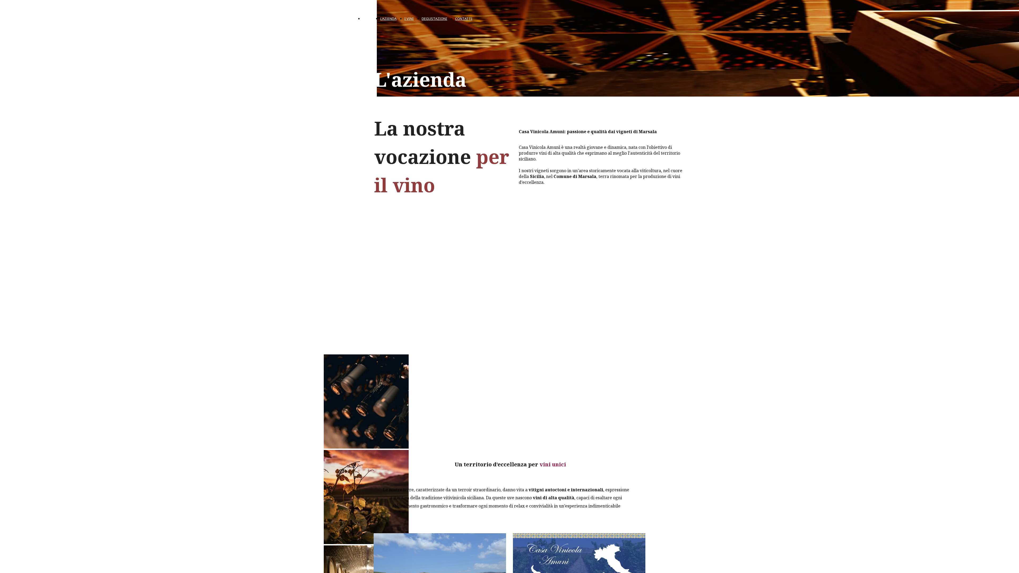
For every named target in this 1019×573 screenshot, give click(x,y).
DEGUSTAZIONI (434, 18)
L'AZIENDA (388, 18)
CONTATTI (463, 18)
